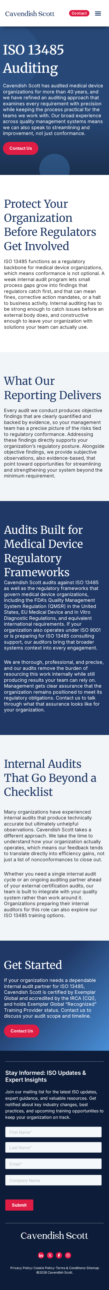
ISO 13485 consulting (70, 636)
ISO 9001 (90, 630)
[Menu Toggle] (98, 13)
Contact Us (21, 148)
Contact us (68, 698)
